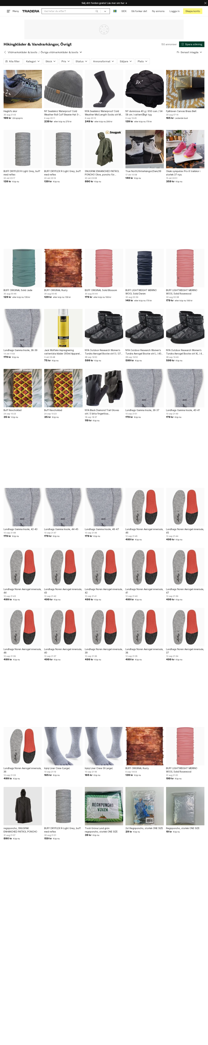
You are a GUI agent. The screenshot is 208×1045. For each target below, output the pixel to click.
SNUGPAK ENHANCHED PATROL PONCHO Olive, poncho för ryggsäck (102, 173)
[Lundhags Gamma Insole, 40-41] (185, 388)
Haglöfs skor (10, 111)
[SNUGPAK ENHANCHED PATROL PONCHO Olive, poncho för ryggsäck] (104, 149)
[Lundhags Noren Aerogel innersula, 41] (144, 567)
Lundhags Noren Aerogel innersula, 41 (144, 591)
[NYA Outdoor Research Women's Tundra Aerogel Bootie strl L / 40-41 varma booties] (144, 328)
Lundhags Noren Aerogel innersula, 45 (185, 531)
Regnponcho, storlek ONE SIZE (183, 828)
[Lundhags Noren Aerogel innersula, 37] (185, 627)
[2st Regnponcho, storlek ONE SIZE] (144, 806)
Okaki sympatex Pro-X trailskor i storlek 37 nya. (183, 173)
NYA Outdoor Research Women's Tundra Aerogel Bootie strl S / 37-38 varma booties (103, 352)
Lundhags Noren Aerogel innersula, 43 (63, 591)
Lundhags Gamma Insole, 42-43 (20, 529)
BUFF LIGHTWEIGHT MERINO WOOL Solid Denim (141, 292)
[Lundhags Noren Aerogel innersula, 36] (23, 746)
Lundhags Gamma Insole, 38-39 (20, 350)
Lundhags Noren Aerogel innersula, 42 (104, 591)
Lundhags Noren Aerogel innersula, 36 (22, 770)
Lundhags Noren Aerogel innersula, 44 (22, 591)
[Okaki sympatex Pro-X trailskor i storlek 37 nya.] (185, 149)
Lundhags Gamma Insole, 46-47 (102, 529)
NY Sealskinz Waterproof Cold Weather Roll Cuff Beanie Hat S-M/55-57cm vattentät (61, 113)
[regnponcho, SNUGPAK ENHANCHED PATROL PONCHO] (23, 806)
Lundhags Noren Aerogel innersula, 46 (144, 531)
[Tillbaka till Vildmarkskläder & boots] (5, 52)
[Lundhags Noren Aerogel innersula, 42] (104, 567)
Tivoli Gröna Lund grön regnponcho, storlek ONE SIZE (101, 830)
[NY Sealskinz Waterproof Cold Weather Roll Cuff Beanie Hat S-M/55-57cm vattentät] (63, 89)
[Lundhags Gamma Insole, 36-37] (144, 388)
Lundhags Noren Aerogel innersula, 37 (185, 651)
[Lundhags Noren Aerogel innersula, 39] (104, 627)
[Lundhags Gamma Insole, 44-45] (63, 507)
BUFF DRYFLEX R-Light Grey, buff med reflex (22, 173)
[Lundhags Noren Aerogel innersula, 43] (63, 567)
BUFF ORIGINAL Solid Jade (18, 290)
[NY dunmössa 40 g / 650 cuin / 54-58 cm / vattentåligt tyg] (144, 89)
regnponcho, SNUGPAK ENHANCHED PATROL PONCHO (20, 830)
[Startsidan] (30, 11)
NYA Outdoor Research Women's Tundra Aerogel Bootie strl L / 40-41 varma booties (143, 352)
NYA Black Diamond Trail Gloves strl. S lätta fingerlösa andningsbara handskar (102, 412)
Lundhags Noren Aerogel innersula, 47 (185, 591)
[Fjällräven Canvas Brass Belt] (185, 89)
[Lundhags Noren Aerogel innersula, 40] (63, 627)
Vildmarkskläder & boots (22, 52)
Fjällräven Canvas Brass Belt (181, 111)
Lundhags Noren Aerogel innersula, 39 (104, 651)
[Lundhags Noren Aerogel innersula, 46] (144, 507)
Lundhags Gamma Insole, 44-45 (61, 529)
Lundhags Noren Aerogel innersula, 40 (63, 651)
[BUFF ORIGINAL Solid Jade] (23, 268)
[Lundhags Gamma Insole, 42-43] (23, 507)
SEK (123, 11)
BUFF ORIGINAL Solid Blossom (101, 290)
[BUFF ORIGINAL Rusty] (63, 268)
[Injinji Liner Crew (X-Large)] (104, 746)
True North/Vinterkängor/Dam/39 (143, 171)
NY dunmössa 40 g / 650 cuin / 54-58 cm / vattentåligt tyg (144, 113)
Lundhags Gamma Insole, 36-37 (142, 410)
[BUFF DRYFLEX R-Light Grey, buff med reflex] (23, 149)
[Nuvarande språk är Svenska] (115, 11)
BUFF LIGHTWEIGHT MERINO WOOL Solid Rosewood (181, 292)
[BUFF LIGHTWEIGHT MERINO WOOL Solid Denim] (144, 268)
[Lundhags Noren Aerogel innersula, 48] (23, 627)
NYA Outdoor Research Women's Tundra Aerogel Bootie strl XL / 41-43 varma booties (185, 352)
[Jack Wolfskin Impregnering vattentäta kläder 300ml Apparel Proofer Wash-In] (63, 328)
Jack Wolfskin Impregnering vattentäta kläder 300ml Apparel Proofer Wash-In (62, 352)
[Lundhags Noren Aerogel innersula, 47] (185, 567)
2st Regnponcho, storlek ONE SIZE (144, 828)
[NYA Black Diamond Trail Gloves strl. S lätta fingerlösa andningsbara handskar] (104, 388)
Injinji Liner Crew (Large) (57, 768)
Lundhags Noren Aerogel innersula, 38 (144, 651)
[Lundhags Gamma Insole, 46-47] (104, 507)
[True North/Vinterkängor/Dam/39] (144, 149)
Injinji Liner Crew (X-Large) (99, 768)
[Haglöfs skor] (23, 89)
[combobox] (71, 11)
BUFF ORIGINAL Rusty (56, 290)
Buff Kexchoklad (12, 410)
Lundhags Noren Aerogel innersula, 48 (22, 651)
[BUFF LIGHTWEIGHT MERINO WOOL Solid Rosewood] (185, 268)
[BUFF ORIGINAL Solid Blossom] (104, 268)
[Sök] (96, 11)
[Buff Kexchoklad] (23, 388)
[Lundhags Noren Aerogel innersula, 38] (144, 627)
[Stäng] (205, 3)
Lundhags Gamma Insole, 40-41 (183, 410)
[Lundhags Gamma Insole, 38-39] (23, 328)
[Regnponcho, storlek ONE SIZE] (185, 806)
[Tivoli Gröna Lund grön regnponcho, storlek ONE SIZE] (104, 806)
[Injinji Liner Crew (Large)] (63, 746)
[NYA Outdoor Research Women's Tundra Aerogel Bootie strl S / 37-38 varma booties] (104, 328)
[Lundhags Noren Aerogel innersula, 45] (185, 507)
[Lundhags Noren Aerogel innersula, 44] (23, 567)
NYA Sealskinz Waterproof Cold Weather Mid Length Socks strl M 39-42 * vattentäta (103, 113)
